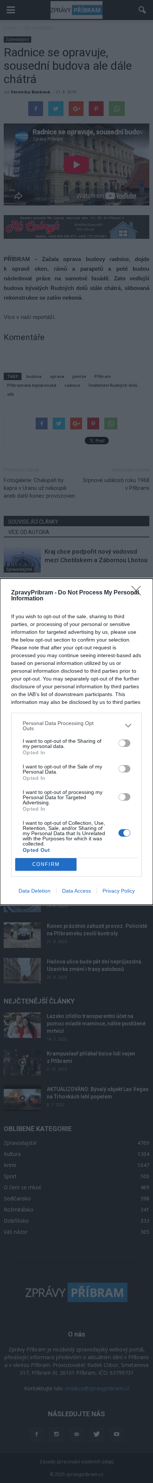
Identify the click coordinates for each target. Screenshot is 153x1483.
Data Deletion (35, 891)
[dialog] (76, 742)
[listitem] (76, 726)
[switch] (124, 743)
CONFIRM (46, 864)
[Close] (138, 593)
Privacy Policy (118, 891)
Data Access (76, 891)
